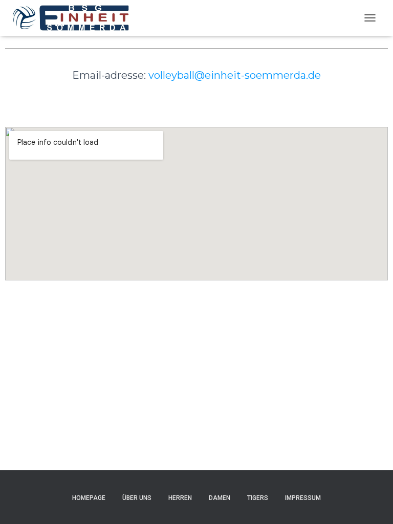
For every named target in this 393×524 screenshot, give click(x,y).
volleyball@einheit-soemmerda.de (234, 75)
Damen (219, 497)
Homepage (88, 497)
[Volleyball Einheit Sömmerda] (75, 18)
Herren (180, 497)
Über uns (136, 497)
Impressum (303, 497)
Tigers (257, 497)
